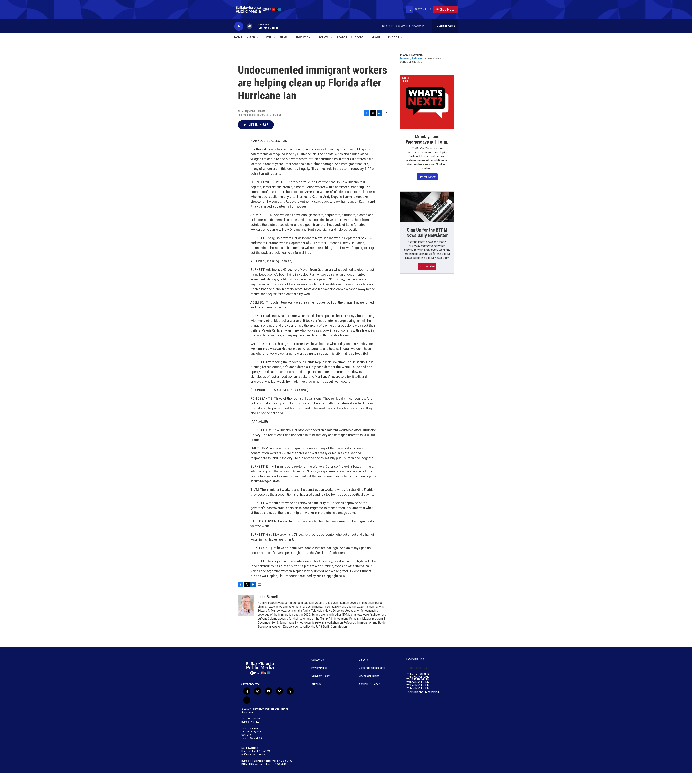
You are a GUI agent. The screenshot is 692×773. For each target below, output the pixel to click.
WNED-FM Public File (417, 676)
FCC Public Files (415, 658)
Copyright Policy (320, 676)
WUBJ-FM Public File (417, 688)
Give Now (447, 9)
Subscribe (427, 266)
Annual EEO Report (369, 684)
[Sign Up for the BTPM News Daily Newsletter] (427, 207)
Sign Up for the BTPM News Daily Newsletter (427, 232)
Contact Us (317, 659)
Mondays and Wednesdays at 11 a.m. (427, 139)
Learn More (427, 177)
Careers (363, 659)
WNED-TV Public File (417, 673)
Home (238, 37)
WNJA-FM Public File (417, 679)
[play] (239, 26)
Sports (342, 37)
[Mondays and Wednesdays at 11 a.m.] (427, 102)
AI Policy (316, 684)
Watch (250, 37)
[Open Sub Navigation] (257, 37)
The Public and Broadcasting (422, 692)
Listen (267, 37)
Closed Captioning (369, 676)
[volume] (250, 26)
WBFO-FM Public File (417, 682)
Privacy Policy (319, 668)
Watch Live (423, 9)
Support (357, 37)
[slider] (255, 26)
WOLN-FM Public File (417, 685)
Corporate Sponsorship (372, 668)
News (284, 37)
